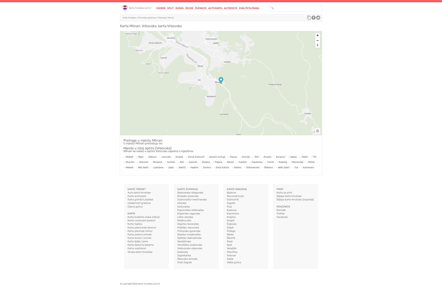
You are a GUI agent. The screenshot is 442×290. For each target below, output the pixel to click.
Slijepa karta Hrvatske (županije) (295, 199)
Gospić (231, 220)
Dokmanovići (253, 167)
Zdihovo (152, 157)
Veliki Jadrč (284, 167)
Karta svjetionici (137, 248)
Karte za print (284, 192)
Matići (305, 157)
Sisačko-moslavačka (189, 234)
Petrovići (143, 162)
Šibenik (231, 238)
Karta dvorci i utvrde (139, 238)
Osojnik (179, 157)
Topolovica (256, 162)
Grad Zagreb (184, 262)
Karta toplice (135, 224)
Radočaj (283, 162)
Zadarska (182, 252)
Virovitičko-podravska (189, 244)
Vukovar (231, 255)
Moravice (157, 162)
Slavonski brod (235, 196)
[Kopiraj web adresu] (309, 18)
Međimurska (184, 220)
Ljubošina (158, 167)
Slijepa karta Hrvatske (289, 196)
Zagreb (160, 8)
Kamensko (308, 167)
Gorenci (207, 167)
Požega (231, 231)
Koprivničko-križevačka (190, 210)
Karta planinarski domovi (142, 227)
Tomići (270, 162)
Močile (311, 162)
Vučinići (171, 162)
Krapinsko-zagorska (188, 213)
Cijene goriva (135, 206)
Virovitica (232, 252)
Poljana (218, 162)
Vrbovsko (162, 18)
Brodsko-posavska (188, 196)
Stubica (206, 162)
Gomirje (246, 157)
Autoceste (230, 8)
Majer (140, 157)
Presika (267, 157)
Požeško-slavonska (188, 227)
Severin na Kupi (217, 157)
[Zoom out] (317, 40)
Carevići (193, 162)
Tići (314, 157)
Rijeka (179, 8)
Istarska (181, 203)
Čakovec (232, 224)
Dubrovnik (233, 199)
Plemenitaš (297, 162)
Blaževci (268, 167)
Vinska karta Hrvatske (140, 252)
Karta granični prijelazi (140, 199)
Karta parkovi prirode (140, 234)
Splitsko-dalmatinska (189, 238)
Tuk (296, 167)
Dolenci (237, 167)
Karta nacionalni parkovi (141, 220)
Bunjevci (280, 157)
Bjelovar (231, 192)
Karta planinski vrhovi (140, 231)
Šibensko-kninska (187, 258)
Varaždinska (184, 241)
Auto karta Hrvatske (139, 192)
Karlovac (232, 210)
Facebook (282, 217)
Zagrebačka (184, 255)
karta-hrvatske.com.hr (140, 8)
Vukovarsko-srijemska (189, 248)
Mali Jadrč (143, 167)
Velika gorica (234, 262)
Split (170, 8)
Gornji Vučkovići (196, 157)
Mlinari (171, 18)
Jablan (293, 157)
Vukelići (243, 162)
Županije (200, 8)
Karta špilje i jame (138, 241)
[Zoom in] (317, 35)
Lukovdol (166, 157)
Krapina (231, 217)
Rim (182, 162)
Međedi (129, 157)
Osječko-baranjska (188, 224)
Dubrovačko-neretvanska (192, 199)
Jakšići (182, 167)
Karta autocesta (137, 196)
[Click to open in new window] (313, 18)
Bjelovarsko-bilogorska (190, 192)
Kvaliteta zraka (249, 8)
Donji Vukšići (222, 167)
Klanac (233, 157)
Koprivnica (233, 213)
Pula (229, 206)
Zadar (230, 258)
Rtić (257, 157)
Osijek (189, 8)
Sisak (230, 241)
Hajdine (194, 167)
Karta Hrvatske (129, 18)
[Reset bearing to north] (317, 45)
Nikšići (230, 162)
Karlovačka (183, 206)
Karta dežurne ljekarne (141, 244)
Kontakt (281, 210)
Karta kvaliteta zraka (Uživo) (144, 217)
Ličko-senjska (185, 217)
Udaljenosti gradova (139, 203)
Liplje (171, 167)
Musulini (130, 162)
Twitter (281, 213)
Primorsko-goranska (147, 18)
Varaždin (232, 248)
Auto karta (215, 8)
